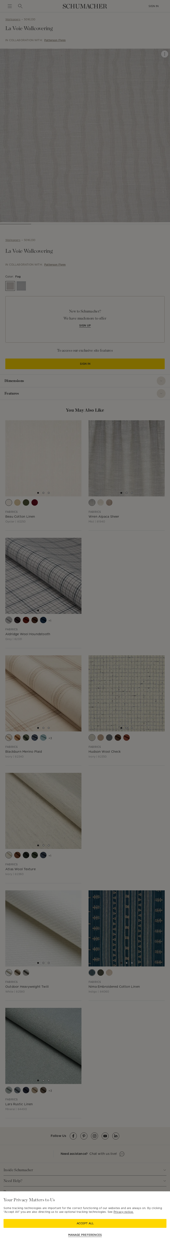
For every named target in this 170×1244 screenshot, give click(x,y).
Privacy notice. (124, 1211)
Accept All (85, 1223)
